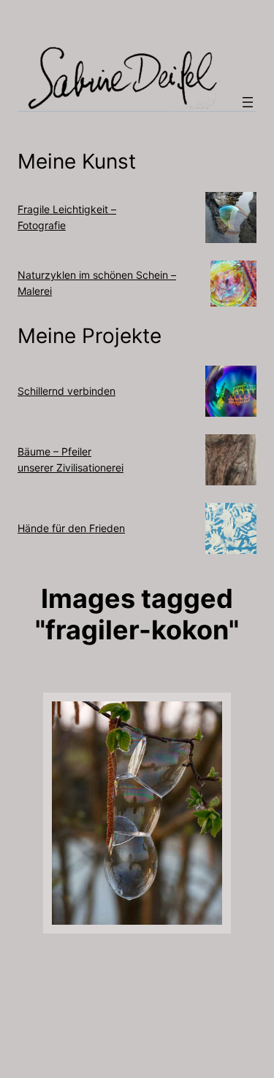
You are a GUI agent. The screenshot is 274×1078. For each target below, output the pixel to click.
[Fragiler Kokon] (137, 813)
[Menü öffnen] (247, 102)
